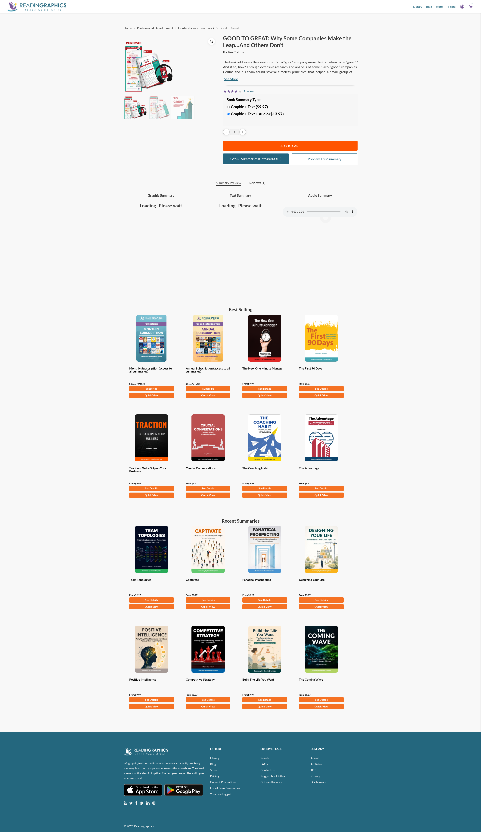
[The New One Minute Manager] (265, 338)
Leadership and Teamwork (196, 28)
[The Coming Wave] (321, 649)
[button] (211, 41)
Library (214, 758)
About (315, 758)
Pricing (214, 776)
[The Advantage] (321, 437)
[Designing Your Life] (321, 549)
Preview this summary (324, 159)
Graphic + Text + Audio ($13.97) (257, 114)
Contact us (267, 770)
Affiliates (316, 764)
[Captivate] (208, 549)
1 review (249, 91)
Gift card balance (271, 782)
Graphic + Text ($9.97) (249, 106)
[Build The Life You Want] (265, 649)
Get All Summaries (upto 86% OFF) (255, 159)
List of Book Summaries (225, 788)
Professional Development (155, 28)
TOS (313, 770)
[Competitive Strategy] (208, 649)
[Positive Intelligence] (152, 649)
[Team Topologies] (152, 549)
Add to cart (290, 145)
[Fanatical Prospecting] (265, 549)
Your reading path (221, 794)
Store (213, 770)
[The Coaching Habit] (265, 437)
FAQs (264, 764)
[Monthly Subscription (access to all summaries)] (152, 338)
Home (128, 28)
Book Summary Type (243, 99)
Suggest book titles (272, 776)
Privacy (315, 776)
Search (264, 758)
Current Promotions (223, 782)
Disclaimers (318, 782)
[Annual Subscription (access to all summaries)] (208, 338)
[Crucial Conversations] (208, 437)
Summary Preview (228, 183)
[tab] (228, 183)
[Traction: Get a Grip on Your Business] (152, 437)
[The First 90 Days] (321, 338)
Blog (213, 764)
